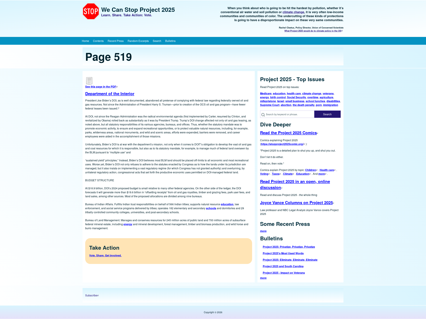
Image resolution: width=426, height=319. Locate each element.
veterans (328, 93)
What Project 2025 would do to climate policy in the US (312, 30)
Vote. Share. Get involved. (105, 255)
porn (319, 105)
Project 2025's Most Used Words (283, 253)
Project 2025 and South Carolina (283, 266)
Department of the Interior (109, 93)
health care (294, 93)
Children (310, 170)
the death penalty (304, 105)
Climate (288, 174)
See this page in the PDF (100, 86)
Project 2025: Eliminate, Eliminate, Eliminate (290, 260)
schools (211, 208)
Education (302, 174)
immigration (330, 105)
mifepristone (268, 101)
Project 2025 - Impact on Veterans (284, 273)
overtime (312, 97)
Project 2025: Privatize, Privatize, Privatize (289, 247)
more (321, 174)
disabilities (333, 101)
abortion (286, 105)
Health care (327, 170)
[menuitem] (85, 41)
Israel (280, 101)
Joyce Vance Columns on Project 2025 (296, 202)
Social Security (296, 97)
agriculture (326, 97)
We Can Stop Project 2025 (138, 9)
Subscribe (91, 295)
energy (127, 224)
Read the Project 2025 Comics (288, 132)
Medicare (266, 93)
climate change (293, 12)
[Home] (91, 11)
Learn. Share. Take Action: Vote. (126, 15)
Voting (264, 174)
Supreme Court (269, 105)
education (227, 204)
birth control (278, 97)
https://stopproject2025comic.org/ (282, 144)
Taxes (275, 174)
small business (294, 101)
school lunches (315, 101)
